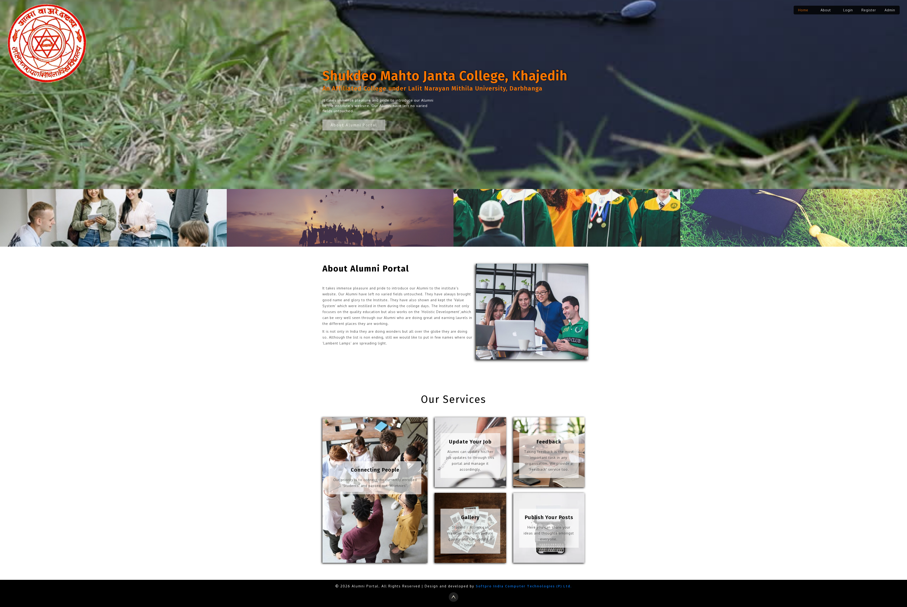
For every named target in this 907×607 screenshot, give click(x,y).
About (826, 10)
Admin (890, 10)
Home (803, 10)
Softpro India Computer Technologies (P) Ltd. (524, 586)
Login (848, 10)
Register (868, 10)
